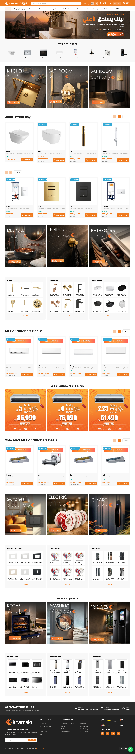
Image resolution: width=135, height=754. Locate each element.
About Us (43, 723)
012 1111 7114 (94, 709)
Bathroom (83, 723)
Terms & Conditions (46, 726)
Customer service (45, 729)
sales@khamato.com (111, 709)
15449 (128, 4)
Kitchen (63, 726)
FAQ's (41, 734)
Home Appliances (85, 726)
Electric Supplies (85, 729)
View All (25, 316)
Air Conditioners (66, 729)
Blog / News (43, 731)
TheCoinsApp (40, 748)
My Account (107, 4)
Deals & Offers (84, 731)
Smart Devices (65, 731)
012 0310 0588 (83, 709)
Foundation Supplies (67, 723)
